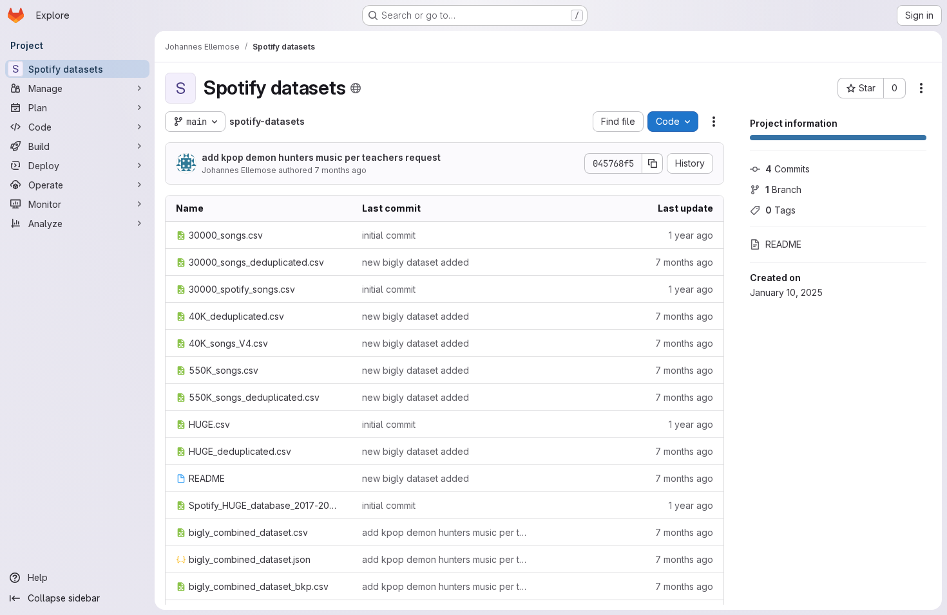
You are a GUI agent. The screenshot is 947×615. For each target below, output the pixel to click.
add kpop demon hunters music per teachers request (321, 157)
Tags (780, 210)
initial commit (389, 235)
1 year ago (691, 235)
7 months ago (340, 170)
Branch (783, 189)
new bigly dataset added (415, 262)
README (783, 244)
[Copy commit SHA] (652, 163)
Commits (787, 168)
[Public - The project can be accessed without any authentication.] (355, 88)
